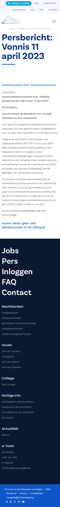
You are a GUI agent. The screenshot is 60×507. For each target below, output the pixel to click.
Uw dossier (8, 452)
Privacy (23, 493)
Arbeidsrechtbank (12, 328)
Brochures (8, 417)
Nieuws (6, 435)
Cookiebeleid (36, 493)
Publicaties (50, 3)
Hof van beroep (11, 351)
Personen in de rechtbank (16, 407)
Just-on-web (9, 457)
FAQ (41, 9)
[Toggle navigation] (54, 21)
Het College (8, 384)
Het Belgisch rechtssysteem (18, 401)
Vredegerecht (10, 312)
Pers (32, 9)
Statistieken (18, 9)
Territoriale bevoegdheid (16, 468)
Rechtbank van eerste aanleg (19, 323)
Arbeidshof (8, 356)
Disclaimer (11, 493)
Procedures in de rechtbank (18, 412)
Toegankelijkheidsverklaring (20, 497)
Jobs (36, 3)
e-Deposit (7, 462)
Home (12, 28)
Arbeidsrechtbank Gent (15, 85)
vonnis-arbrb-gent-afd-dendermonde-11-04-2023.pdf (23, 225)
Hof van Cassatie (11, 367)
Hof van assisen (10, 362)
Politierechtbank (11, 318)
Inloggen (17, 271)
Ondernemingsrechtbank (16, 334)
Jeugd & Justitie (20, 3)
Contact (53, 9)
